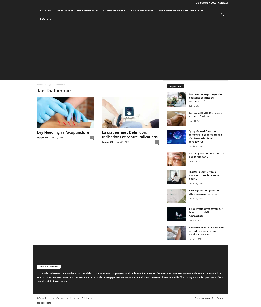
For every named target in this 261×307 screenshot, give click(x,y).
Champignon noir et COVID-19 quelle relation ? (206, 155)
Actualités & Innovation (75, 10)
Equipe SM (42, 137)
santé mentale (114, 10)
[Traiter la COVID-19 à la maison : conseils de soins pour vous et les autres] (176, 177)
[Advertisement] (130, 52)
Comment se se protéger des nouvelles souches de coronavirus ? (205, 97)
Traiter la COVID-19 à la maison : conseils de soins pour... (204, 175)
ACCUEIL (45, 10)
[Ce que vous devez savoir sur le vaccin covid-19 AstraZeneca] (176, 214)
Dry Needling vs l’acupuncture (63, 132)
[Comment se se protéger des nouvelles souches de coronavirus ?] (176, 99)
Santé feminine (142, 10)
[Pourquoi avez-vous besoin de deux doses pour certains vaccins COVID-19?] (176, 233)
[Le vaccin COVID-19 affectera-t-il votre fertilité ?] (176, 118)
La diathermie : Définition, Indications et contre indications (130, 134)
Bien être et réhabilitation (179, 10)
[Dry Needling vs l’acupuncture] (65, 112)
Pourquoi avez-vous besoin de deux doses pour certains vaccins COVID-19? (206, 231)
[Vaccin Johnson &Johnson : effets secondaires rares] (176, 196)
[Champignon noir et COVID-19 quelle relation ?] (176, 159)
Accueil (40, 84)
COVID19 (45, 19)
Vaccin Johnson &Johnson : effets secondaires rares (204, 192)
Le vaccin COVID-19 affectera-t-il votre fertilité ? (206, 114)
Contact (223, 2)
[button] (222, 15)
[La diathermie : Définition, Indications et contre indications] (130, 112)
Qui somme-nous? (206, 2)
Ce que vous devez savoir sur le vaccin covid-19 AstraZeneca (206, 212)
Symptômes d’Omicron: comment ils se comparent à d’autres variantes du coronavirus (205, 136)
